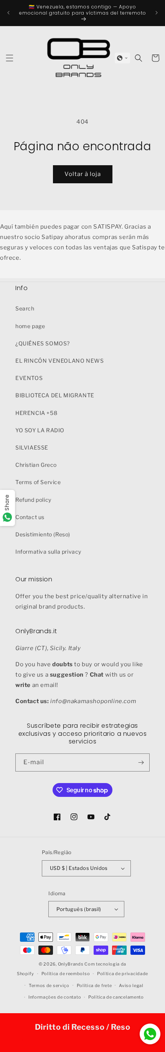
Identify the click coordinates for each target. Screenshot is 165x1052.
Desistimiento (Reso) (42, 534)
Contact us (30, 517)
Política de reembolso (65, 973)
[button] (122, 58)
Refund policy (33, 499)
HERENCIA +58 (36, 413)
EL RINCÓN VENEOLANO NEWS (59, 360)
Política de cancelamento (116, 997)
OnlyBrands (71, 964)
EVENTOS (29, 378)
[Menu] (9, 58)
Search (25, 308)
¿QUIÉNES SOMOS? (42, 343)
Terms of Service (38, 482)
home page (30, 326)
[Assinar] (140, 762)
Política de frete (94, 985)
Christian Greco (36, 464)
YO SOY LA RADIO (39, 430)
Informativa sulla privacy (48, 551)
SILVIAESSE (31, 447)
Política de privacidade (122, 973)
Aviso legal (131, 985)
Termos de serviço (49, 985)
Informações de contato (54, 997)
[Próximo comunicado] (156, 12)
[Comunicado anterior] (8, 12)
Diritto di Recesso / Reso (82, 1027)
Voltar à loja (82, 174)
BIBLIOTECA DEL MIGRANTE (54, 395)
